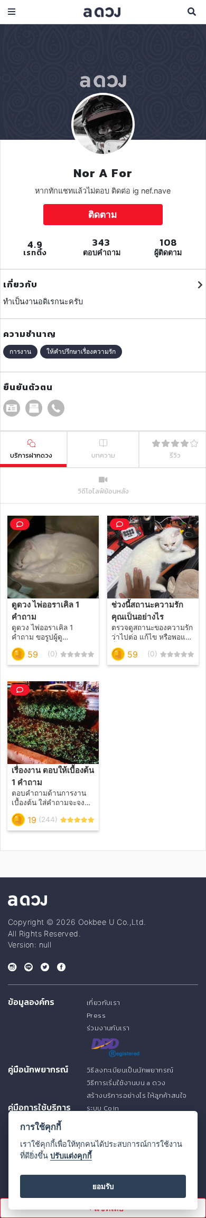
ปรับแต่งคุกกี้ (71, 1155)
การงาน (20, 351)
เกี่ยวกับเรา (103, 1003)
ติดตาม (102, 214)
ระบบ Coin (103, 1108)
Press (96, 1015)
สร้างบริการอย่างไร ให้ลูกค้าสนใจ (136, 1095)
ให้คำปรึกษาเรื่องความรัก (81, 351)
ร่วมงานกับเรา (108, 1028)
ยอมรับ (103, 1186)
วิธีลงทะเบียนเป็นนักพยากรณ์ (130, 1070)
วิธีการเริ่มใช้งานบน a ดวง (126, 1083)
